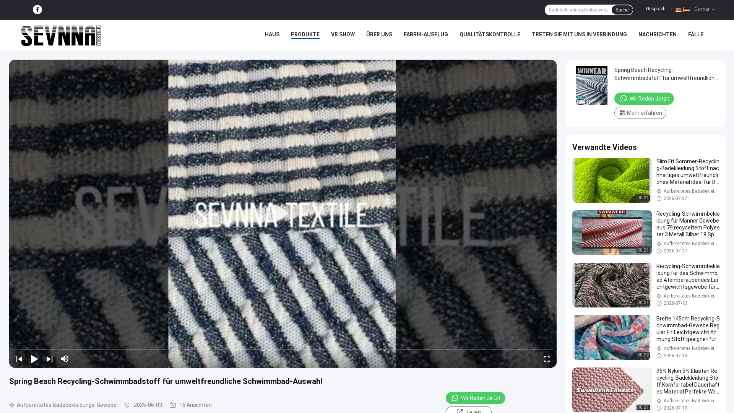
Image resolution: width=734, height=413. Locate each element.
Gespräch (656, 8)
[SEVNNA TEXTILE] (61, 35)
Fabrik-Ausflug (426, 34)
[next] (49, 358)
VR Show (343, 34)
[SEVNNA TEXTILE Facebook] (37, 10)
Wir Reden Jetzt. (481, 398)
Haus (272, 34)
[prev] (19, 358)
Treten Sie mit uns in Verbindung (579, 34)
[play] (282, 213)
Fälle (695, 34)
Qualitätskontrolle (490, 34)
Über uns (379, 34)
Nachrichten (657, 34)
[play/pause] (34, 358)
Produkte (305, 34)
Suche (622, 10)
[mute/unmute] (65, 358)
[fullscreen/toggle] (546, 358)
